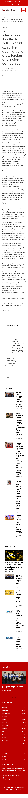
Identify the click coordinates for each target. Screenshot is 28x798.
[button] (10, 697)
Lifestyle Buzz (14, 725)
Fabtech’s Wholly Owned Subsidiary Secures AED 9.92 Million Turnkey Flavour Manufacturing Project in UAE (21, 619)
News (14, 731)
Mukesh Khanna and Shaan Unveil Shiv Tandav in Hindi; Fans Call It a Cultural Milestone (19, 399)
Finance (14, 716)
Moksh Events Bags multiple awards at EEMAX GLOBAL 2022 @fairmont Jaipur (10, 361)
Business (4, 27)
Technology (14, 750)
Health (14, 719)
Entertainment (14, 713)
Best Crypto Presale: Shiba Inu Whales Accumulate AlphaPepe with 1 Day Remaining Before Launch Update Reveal (14, 566)
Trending (14, 753)
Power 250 (14, 741)
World (14, 759)
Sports (14, 747)
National (14, 728)
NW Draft (14, 735)
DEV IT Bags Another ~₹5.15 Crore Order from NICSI (19, 641)
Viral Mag (18, 789)
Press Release (14, 744)
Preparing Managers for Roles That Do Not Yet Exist (19, 579)
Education (14, 710)
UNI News (14, 756)
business (6, 310)
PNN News (14, 738)
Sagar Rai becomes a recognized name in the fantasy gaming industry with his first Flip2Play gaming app (18, 345)
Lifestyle (14, 722)
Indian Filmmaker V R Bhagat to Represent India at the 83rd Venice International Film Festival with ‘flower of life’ (20, 425)
